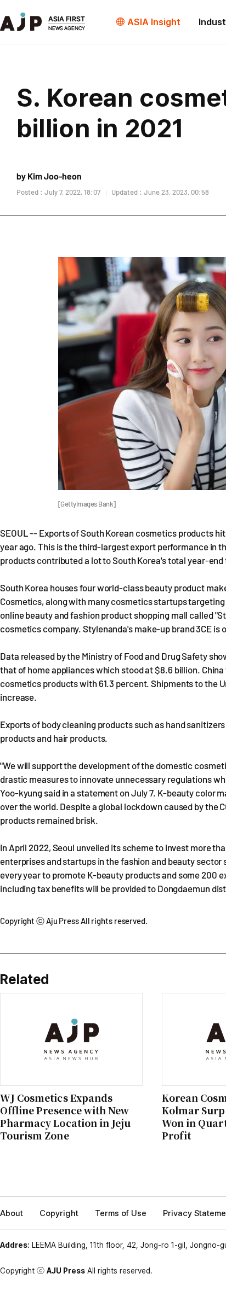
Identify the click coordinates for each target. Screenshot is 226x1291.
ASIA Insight (153, 21)
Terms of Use (120, 1213)
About (11, 1213)
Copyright (58, 1213)
